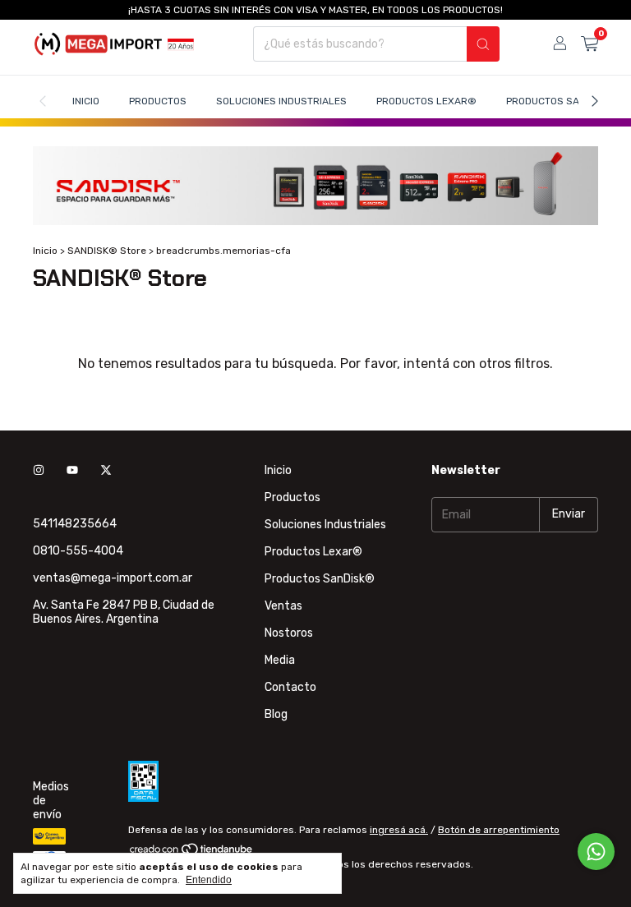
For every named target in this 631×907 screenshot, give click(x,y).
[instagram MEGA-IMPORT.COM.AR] (38, 470)
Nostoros (289, 633)
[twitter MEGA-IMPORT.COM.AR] (106, 470)
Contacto (290, 687)
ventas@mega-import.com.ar (112, 578)
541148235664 (75, 524)
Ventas (283, 606)
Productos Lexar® (426, 101)
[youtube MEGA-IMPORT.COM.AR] (72, 470)
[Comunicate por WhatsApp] (596, 851)
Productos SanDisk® (561, 101)
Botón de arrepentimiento (499, 830)
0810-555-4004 (78, 551)
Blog (276, 714)
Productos (158, 101)
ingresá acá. (399, 830)
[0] (589, 44)
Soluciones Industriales (281, 101)
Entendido (209, 880)
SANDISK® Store (106, 250)
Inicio (85, 101)
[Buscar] (483, 44)
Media (280, 660)
